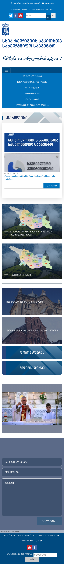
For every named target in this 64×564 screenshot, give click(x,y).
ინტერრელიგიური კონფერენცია (32, 82)
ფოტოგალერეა (32, 352)
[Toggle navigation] (6, 70)
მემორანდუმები (32, 93)
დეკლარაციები (32, 87)
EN (53, 15)
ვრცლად (53, 186)
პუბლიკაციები (32, 99)
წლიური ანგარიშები (32, 76)
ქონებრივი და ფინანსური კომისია (32, 105)
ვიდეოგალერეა (32, 368)
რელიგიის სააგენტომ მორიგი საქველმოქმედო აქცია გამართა (30, 177)
